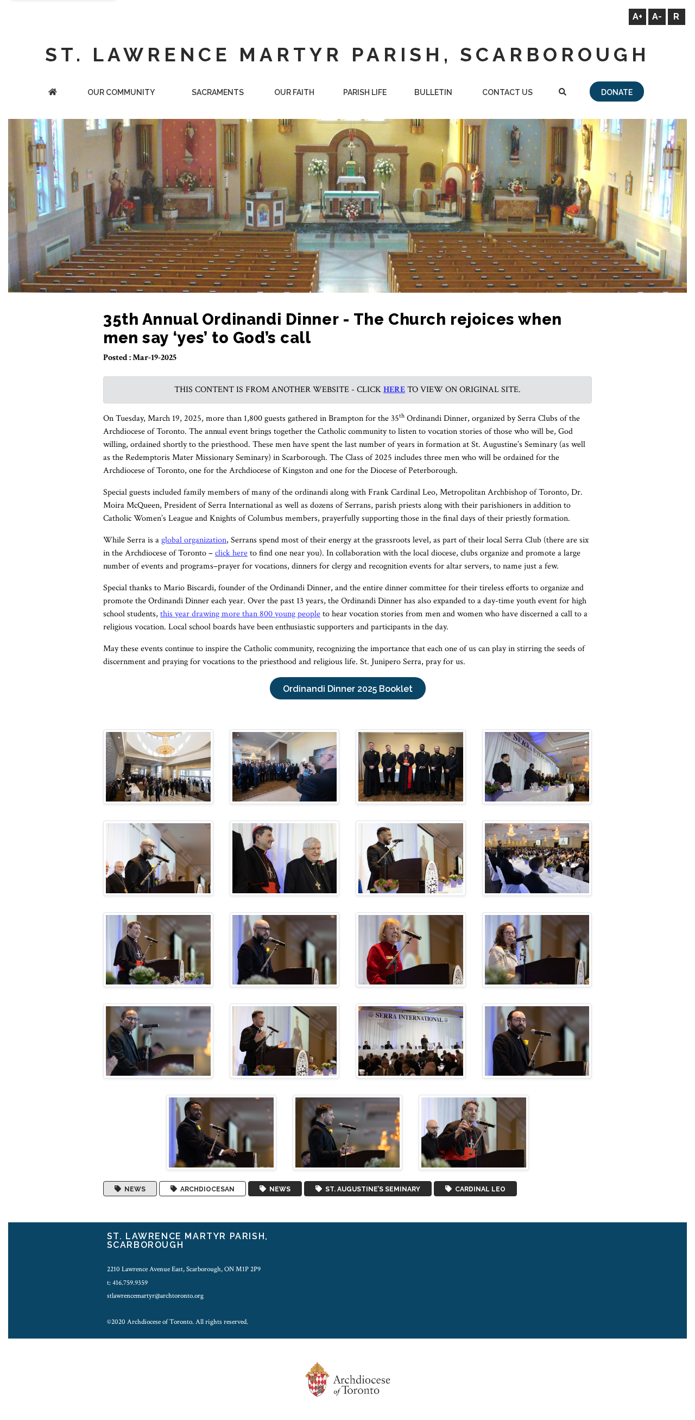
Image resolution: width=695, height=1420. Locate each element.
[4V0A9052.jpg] (348, 1132)
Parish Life (365, 92)
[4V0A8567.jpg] (537, 949)
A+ (637, 16)
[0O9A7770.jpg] (158, 766)
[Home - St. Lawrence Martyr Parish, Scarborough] (52, 93)
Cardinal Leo (479, 1188)
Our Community (121, 92)
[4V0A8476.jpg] (285, 949)
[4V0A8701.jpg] (411, 1040)
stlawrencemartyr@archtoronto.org (155, 1295)
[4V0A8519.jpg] (411, 949)
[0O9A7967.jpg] (285, 857)
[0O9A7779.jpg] (285, 766)
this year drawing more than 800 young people (240, 614)
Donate (617, 92)
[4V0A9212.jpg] (474, 1132)
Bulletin (433, 92)
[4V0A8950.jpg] (221, 1132)
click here (231, 553)
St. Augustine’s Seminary (371, 1188)
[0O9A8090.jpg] (411, 857)
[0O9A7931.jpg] (537, 766)
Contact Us (507, 92)
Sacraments (218, 92)
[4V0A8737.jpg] (537, 1040)
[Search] (563, 93)
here (394, 389)
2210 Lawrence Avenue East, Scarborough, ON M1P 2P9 (184, 1269)
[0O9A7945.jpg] (158, 857)
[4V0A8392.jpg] (158, 949)
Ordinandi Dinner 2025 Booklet (348, 689)
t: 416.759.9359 (127, 1282)
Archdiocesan (206, 1188)
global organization (193, 540)
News (133, 1188)
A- (657, 16)
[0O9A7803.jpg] (411, 766)
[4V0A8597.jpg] (158, 1040)
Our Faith (294, 92)
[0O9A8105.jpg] (537, 857)
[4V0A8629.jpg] (285, 1040)
